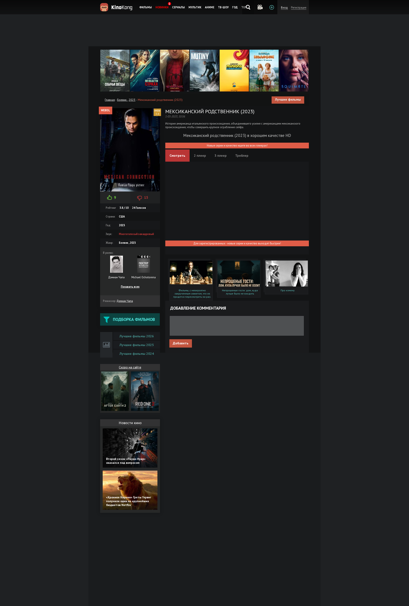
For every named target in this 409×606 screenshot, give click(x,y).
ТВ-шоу (223, 7)
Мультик (195, 7)
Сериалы (178, 7)
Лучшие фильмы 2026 (137, 336)
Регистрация (298, 7)
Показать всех (130, 287)
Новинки (162, 7)
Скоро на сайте (130, 367)
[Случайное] (260, 7)
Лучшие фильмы (288, 99)
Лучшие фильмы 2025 (137, 345)
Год (235, 7)
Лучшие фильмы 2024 (137, 353)
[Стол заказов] (271, 7)
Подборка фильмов (134, 319)
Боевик (122, 100)
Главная (110, 100)
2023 (132, 100)
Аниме (209, 7)
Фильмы (145, 7)
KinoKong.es (117, 7)
